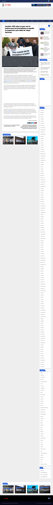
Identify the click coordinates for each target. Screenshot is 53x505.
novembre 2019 (43, 286)
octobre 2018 (42, 314)
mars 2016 (42, 362)
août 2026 (42, 110)
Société (42, 446)
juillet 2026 (42, 112)
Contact (43, 503)
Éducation (5, 488)
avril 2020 (42, 275)
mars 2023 (42, 199)
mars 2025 (42, 147)
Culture (42, 392)
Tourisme (42, 455)
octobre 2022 (42, 210)
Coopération (42, 390)
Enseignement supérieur (44, 407)
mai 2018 (42, 325)
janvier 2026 (42, 125)
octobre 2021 (42, 236)
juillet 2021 (42, 242)
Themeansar (16, 503)
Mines (41, 427)
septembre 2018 (43, 316)
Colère (42, 383)
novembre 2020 (43, 260)
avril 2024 (42, 171)
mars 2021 (42, 251)
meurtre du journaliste (7, 80)
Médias (44, 487)
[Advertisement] (26, 13)
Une (10, 488)
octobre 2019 (42, 288)
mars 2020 (42, 277)
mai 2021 (42, 247)
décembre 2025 (43, 127)
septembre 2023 (43, 186)
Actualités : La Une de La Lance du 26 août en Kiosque (44, 490)
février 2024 (42, 175)
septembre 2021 (43, 238)
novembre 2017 (43, 338)
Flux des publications (44, 472)
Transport (42, 457)
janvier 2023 (42, 203)
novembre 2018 (43, 312)
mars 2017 (42, 355)
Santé (41, 442)
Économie (42, 396)
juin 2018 (42, 323)
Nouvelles (42, 433)
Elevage (42, 403)
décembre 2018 (43, 310)
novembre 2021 (43, 234)
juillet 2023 (42, 190)
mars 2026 (42, 121)
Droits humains (43, 394)
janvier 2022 (42, 229)
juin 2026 (42, 114)
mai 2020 (42, 273)
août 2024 (42, 162)
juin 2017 (42, 349)
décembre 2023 (43, 179)
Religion (42, 440)
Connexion (42, 470)
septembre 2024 (43, 160)
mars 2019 (42, 303)
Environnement (43, 409)
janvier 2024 (42, 177)
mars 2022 (42, 225)
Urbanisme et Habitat (44, 464)
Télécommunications (44, 453)
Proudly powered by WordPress (6, 503)
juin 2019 (42, 297)
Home (37, 503)
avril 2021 (42, 249)
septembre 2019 (43, 290)
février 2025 (42, 149)
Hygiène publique (43, 414)
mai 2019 (42, 299)
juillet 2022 (42, 216)
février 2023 (42, 201)
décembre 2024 (43, 153)
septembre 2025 (43, 134)
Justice (42, 420)
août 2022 (42, 214)
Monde (42, 429)
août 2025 (42, 136)
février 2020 (42, 279)
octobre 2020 (42, 262)
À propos (40, 503)
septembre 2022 (43, 212)
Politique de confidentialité (48, 503)
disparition (29, 80)
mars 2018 (42, 329)
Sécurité (42, 444)
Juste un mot (42, 418)
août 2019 (42, 292)
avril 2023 (42, 197)
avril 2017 (42, 353)
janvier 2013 (42, 366)
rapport (12, 78)
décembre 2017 (43, 336)
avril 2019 (42, 301)
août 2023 (42, 188)
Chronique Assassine (44, 381)
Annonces (42, 379)
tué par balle (9, 111)
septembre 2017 (43, 342)
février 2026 (42, 123)
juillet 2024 (42, 164)
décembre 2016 (43, 360)
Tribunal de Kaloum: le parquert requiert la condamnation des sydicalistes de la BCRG (45, 68)
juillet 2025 (42, 138)
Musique (42, 431)
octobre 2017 (42, 340)
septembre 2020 (43, 264)
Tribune (42, 459)
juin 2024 (42, 166)
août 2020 (42, 266)
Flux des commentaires (44, 474)
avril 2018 (42, 327)
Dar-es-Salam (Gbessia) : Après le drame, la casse (32, 141)
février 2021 (42, 253)
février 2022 (42, 227)
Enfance (42, 405)
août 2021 (42, 240)
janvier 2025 (42, 151)
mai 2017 (42, 351)
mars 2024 (42, 173)
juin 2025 (42, 140)
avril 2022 (42, 223)
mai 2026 (42, 116)
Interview (42, 416)
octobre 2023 (42, 184)
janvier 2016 (42, 364)
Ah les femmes (43, 377)
